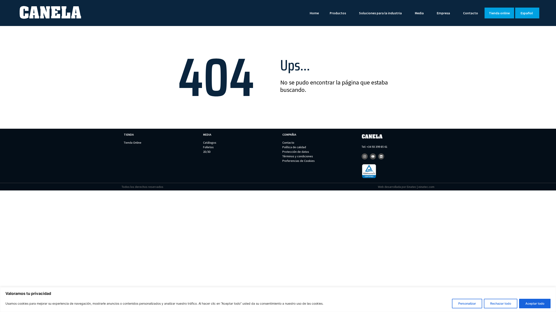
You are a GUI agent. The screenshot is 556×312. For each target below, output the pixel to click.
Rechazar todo (500, 303)
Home (314, 13)
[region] (278, 299)
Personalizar (467, 303)
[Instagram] (365, 156)
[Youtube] (373, 156)
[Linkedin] (381, 156)
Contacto (470, 13)
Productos (338, 13)
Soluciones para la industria (380, 13)
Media (419, 13)
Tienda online (499, 13)
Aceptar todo (534, 303)
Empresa (443, 13)
